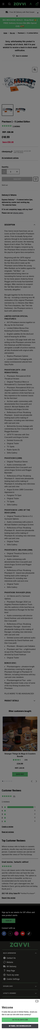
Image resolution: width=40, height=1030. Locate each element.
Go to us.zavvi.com (20, 1020)
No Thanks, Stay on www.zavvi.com (20, 1026)
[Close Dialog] (37, 1001)
